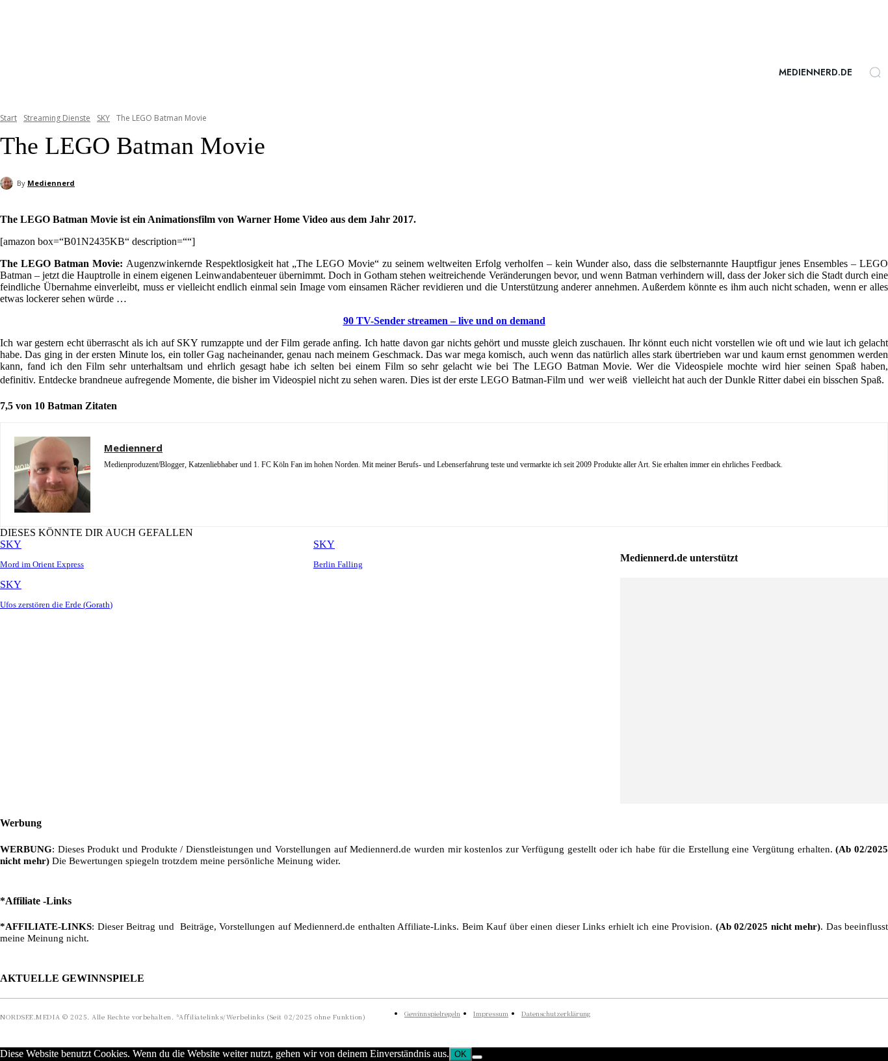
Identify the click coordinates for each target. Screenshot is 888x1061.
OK (460, 1054)
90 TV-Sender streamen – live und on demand (444, 320)
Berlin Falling (338, 564)
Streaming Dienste (56, 117)
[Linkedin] (132, 484)
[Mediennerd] (8, 183)
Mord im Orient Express (42, 564)
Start (8, 117)
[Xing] (177, 484)
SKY (103, 117)
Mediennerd (51, 183)
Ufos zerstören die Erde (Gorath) (56, 604)
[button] (875, 72)
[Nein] (477, 1057)
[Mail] (154, 484)
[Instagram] (109, 484)
